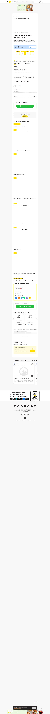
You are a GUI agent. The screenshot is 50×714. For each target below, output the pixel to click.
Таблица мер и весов (28, 77)
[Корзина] (37, 1)
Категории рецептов (25, 411)
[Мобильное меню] (7, 1)
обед (24, 329)
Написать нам (25, 414)
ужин (15, 329)
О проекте (20, 409)
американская (16, 67)
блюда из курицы (16, 331)
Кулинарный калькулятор (18, 77)
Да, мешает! (25, 116)
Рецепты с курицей (33, 329)
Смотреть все (34, 360)
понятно (33, 707)
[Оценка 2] (17, 293)
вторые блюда (19, 329)
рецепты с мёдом (23, 331)
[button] (13, 318)
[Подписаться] (32, 364)
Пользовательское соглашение (18, 410)
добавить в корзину (26, 106)
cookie (19, 708)
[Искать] (33, 2)
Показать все (25, 335)
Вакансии (25, 410)
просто (27, 329)
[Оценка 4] (20, 293)
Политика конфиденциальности (27, 409)
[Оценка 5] (22, 293)
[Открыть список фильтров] (30, 1)
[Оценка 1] (16, 293)
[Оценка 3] (19, 293)
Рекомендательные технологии (30, 410)
